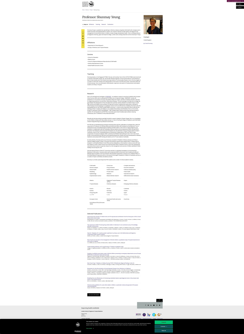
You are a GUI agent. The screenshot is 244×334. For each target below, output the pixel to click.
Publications (110, 24)
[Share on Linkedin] (83, 38)
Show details (89, 328)
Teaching (98, 24)
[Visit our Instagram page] (156, 305)
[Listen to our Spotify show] (159, 305)
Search (239, 7)
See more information (94, 294)
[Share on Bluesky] (83, 36)
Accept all (164, 322)
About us (87, 9)
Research (104, 24)
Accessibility (139, 318)
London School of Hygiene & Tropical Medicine (88, 4)
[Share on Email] (83, 43)
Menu (240, 4)
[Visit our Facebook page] (145, 305)
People (91, 9)
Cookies (154, 318)
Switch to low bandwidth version (234, 1)
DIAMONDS (108, 96)
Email (148, 43)
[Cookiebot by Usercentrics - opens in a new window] (77, 331)
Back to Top (159, 301)
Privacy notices (160, 318)
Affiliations (91, 24)
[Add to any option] (83, 45)
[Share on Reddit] (83, 40)
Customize (163, 326)
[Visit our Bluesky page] (148, 305)
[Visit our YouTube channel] (154, 305)
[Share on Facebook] (83, 34)
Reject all (164, 330)
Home (83, 9)
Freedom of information (147, 318)
